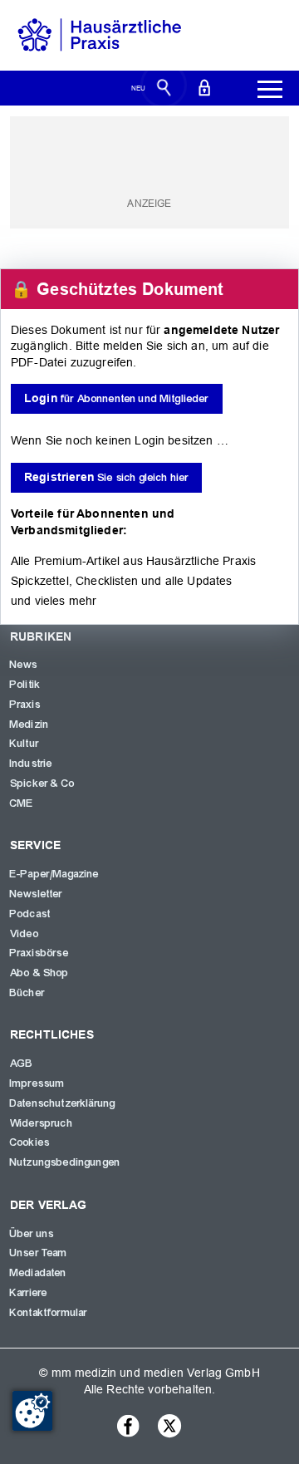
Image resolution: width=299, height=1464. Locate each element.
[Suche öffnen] (164, 86)
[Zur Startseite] (99, 34)
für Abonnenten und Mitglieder (116, 398)
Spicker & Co (42, 783)
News (24, 664)
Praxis (25, 704)
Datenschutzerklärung (62, 1103)
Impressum (37, 1083)
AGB (21, 1063)
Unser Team (39, 1253)
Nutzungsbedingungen (65, 1162)
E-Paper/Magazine (55, 874)
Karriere (28, 1292)
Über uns (32, 1233)
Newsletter (36, 894)
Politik (25, 684)
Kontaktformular (48, 1312)
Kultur (24, 743)
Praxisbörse (39, 953)
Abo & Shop (40, 973)
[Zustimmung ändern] (32, 1411)
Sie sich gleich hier (106, 477)
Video (24, 934)
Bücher (27, 993)
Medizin (29, 724)
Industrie (31, 763)
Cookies (30, 1142)
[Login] (204, 86)
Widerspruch (41, 1123)
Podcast (30, 914)
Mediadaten (38, 1273)
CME (21, 803)
